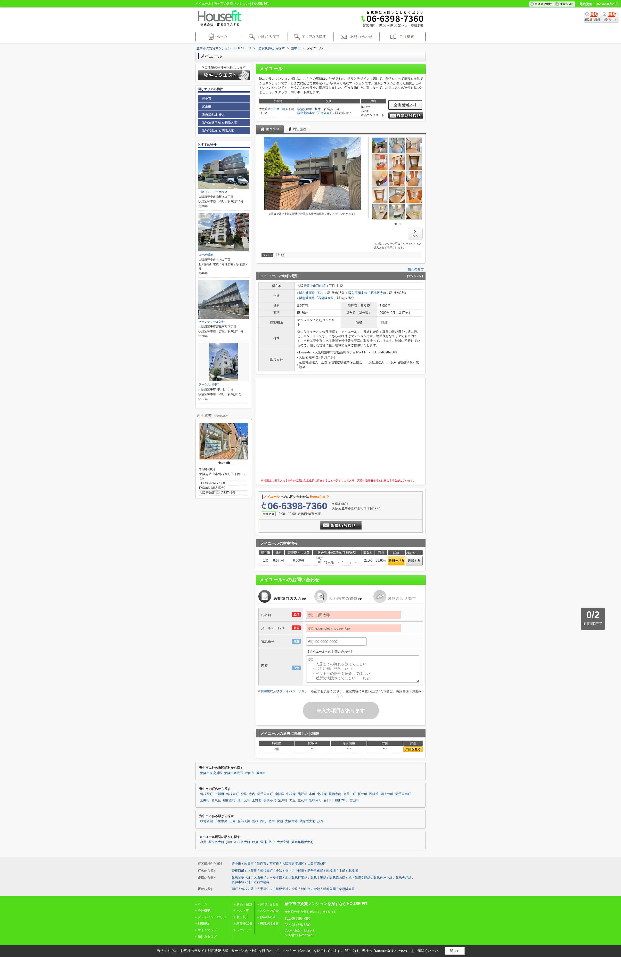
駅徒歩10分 (245, 923)
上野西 (256, 800)
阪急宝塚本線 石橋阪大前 (219, 122)
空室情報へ (404, 105)
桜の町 (362, 794)
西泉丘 (216, 800)
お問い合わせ (269, 904)
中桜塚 (291, 794)
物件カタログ (207, 936)
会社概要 (204, 911)
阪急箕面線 (304, 109)
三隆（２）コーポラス (213, 192)
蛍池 (280, 821)
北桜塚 (322, 794)
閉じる (454, 951)
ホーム (202, 904)
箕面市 (261, 773)
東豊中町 (349, 794)
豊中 (272, 821)
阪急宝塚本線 (306, 113)
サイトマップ (207, 930)
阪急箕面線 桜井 (213, 114)
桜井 (318, 109)
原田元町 (243, 800)
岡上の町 (387, 794)
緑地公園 (206, 821)
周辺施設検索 (269, 923)
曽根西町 (206, 794)
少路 (244, 794)
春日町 (328, 800)
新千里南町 (403, 794)
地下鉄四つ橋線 (258, 882)
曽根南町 (315, 800)
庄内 (232, 821)
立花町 (302, 800)
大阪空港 (291, 821)
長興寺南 (335, 794)
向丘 (292, 800)
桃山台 (305, 889)
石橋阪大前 (325, 113)
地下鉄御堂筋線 (359, 877)
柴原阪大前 (307, 821)
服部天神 (243, 821)
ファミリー (244, 930)
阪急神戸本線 (383, 877)
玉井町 (205, 800)
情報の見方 (416, 269)
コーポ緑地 (205, 254)
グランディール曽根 (211, 322)
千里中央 (221, 821)
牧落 (255, 842)
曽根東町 (232, 794)
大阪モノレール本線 (268, 877)
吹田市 (249, 773)
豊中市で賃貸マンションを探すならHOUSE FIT (326, 904)
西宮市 (274, 863)
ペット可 (243, 911)
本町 (312, 794)
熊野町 (302, 794)
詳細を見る (396, 560)
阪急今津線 (403, 877)
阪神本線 (238, 882)
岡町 (263, 821)
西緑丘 (374, 794)
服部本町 (341, 800)
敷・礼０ (243, 917)
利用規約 (267, 691)
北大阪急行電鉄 (296, 877)
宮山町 (281, 109)
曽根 (255, 821)
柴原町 (282, 800)
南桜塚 (279, 794)
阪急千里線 (318, 877)
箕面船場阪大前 (302, 842)
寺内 (252, 794)
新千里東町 (265, 794)
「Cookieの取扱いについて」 (391, 951)
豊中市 (272, 109)
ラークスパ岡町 (208, 384)
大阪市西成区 (233, 773)
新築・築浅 (244, 904)
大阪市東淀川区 (211, 773)
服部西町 (229, 800)
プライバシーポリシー (295, 691)
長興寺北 (269, 800)
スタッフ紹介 (269, 911)
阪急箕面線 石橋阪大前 (218, 130)
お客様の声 (268, 917)
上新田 (219, 794)
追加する (414, 560)
